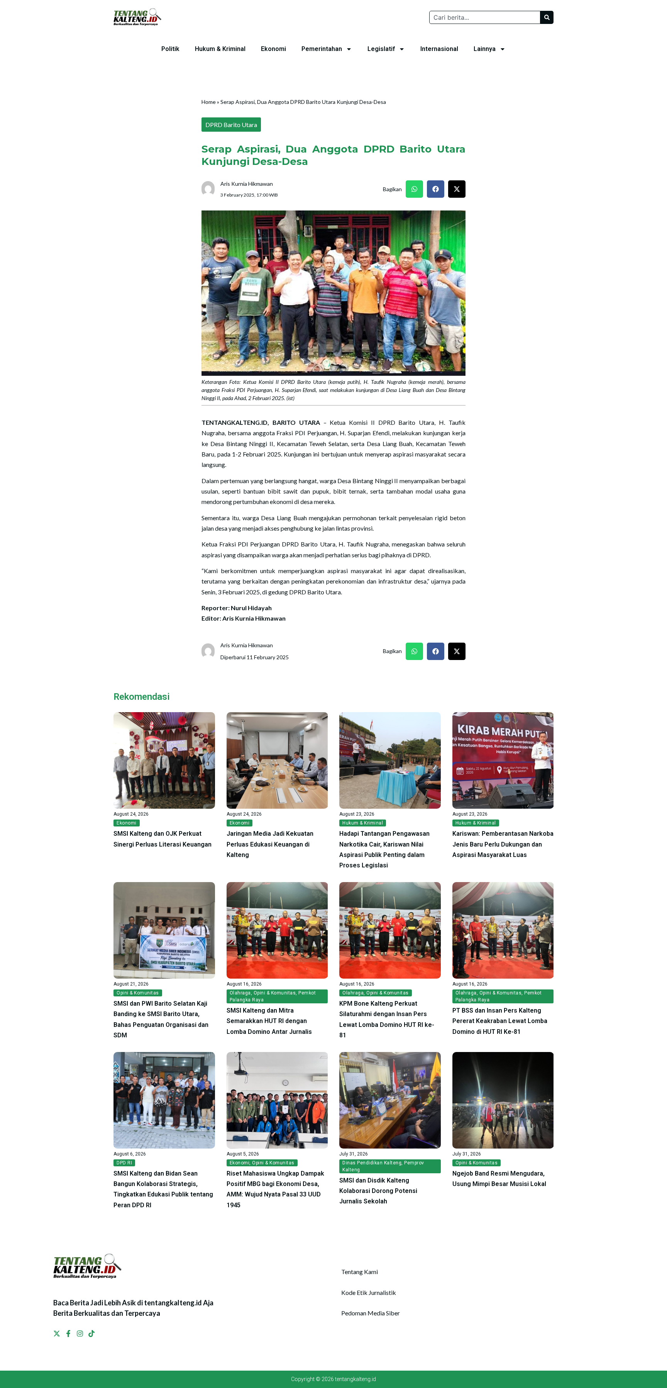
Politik (170, 49)
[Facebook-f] (68, 1333)
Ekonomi (273, 49)
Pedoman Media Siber (370, 1313)
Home (208, 101)
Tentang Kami (359, 1271)
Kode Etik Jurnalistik (368, 1292)
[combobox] (484, 17)
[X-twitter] (56, 1333)
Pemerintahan (321, 49)
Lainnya (485, 49)
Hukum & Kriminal (220, 49)
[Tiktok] (91, 1333)
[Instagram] (79, 1333)
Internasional (439, 49)
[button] (414, 189)
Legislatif (381, 49)
